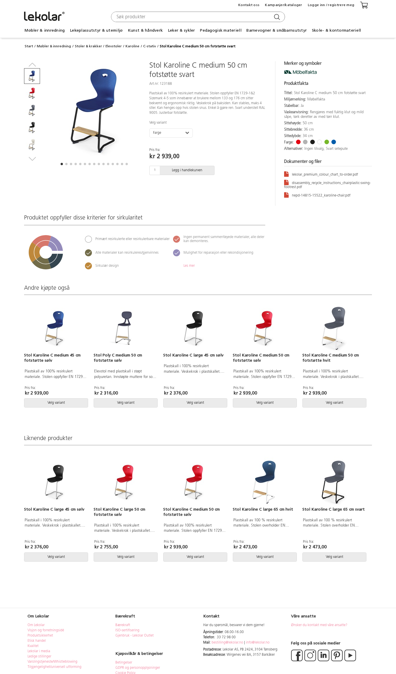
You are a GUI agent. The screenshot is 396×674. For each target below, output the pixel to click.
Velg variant (158, 123)
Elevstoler (114, 46)
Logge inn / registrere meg (331, 5)
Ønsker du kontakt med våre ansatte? (319, 625)
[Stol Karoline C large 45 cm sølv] (194, 327)
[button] (62, 164)
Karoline (132, 46)
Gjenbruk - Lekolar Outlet (134, 635)
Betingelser (124, 662)
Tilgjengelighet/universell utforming (54, 667)
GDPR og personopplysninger (137, 668)
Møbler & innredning (54, 46)
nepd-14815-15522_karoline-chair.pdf (321, 195)
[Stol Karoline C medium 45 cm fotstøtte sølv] (55, 327)
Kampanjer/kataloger (283, 5)
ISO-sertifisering (127, 630)
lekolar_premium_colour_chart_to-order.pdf (325, 174)
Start (29, 46)
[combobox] (197, 17)
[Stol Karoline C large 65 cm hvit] (264, 481)
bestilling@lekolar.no (227, 642)
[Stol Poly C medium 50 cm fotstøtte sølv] (125, 327)
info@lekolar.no (258, 642)
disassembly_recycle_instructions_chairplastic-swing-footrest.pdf (327, 185)
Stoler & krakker (88, 46)
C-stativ (149, 46)
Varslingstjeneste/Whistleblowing (52, 662)
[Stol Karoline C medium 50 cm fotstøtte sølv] (264, 327)
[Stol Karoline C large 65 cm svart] (333, 481)
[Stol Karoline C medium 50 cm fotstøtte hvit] (333, 327)
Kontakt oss (248, 5)
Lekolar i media (39, 651)
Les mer (189, 266)
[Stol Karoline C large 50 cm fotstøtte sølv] (125, 481)
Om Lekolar (36, 625)
